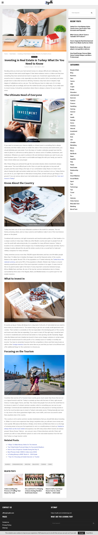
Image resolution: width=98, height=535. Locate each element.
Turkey (50, 464)
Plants (72, 165)
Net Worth (73, 153)
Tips (71, 190)
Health (72, 117)
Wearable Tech (74, 203)
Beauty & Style (74, 70)
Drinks (72, 89)
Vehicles (73, 198)
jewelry (72, 134)
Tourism (43, 464)
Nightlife (73, 159)
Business (7, 464)
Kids (71, 137)
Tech (71, 184)
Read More (89, 533)
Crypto (72, 86)
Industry (72, 125)
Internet (72, 128)
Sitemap (5, 528)
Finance (72, 103)
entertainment (74, 95)
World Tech (73, 209)
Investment (73, 131)
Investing (27, 464)
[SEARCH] (92, 13)
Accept (81, 533)
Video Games (74, 201)
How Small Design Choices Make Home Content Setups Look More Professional (80, 55)
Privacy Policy (6, 525)
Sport (72, 181)
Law (71, 139)
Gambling (73, 106)
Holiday (72, 120)
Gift (71, 114)
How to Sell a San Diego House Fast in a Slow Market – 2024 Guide (54, 491)
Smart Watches (75, 176)
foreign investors (18, 344)
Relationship (74, 170)
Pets (71, 162)
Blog (71, 73)
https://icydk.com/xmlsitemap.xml (61, 513)
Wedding (73, 206)
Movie (72, 148)
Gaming (72, 109)
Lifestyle (73, 142)
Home (72, 123)
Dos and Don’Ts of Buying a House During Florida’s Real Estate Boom (34, 491)
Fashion (72, 100)
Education (73, 92)
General (72, 112)
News (72, 156)
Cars (71, 78)
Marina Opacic (30, 67)
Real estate (36, 464)
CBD (71, 84)
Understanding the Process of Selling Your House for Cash (12, 491)
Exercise (73, 98)
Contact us (5, 522)
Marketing (73, 145)
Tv (71, 195)
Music (72, 151)
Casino (72, 81)
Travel (72, 192)
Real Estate (34, 56)
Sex (71, 173)
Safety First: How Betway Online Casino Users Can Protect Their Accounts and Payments (80, 28)
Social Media (74, 178)
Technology (74, 187)
